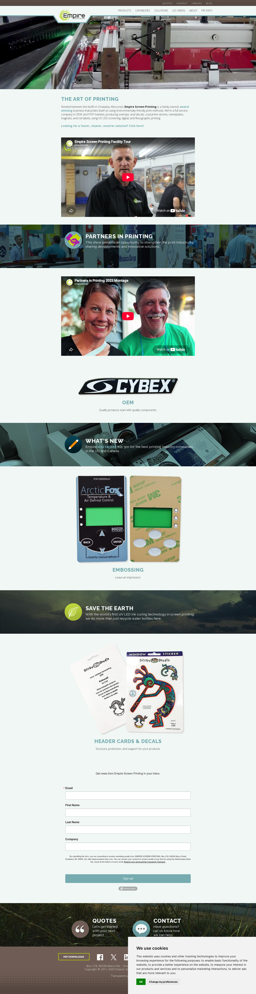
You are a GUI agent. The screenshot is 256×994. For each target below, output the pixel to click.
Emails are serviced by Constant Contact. (145, 862)
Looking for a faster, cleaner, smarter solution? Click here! (102, 126)
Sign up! (128, 878)
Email (69, 788)
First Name (72, 805)
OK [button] (141, 981)
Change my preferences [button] (163, 981)
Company (71, 839)
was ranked (107, 446)
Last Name (72, 822)
